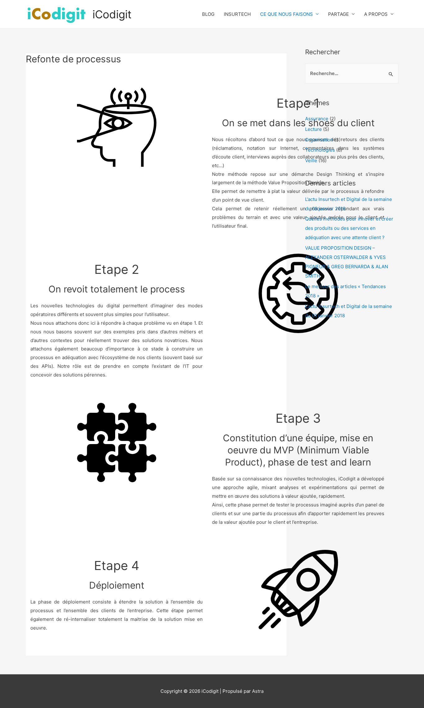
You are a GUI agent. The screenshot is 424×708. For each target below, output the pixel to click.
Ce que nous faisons (286, 14)
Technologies (320, 150)
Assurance (316, 119)
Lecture (313, 129)
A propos (376, 14)
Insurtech (237, 14)
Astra (258, 691)
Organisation (319, 140)
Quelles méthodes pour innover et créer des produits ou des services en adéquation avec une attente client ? (349, 228)
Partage (338, 14)
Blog (208, 14)
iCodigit (112, 14)
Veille (311, 160)
